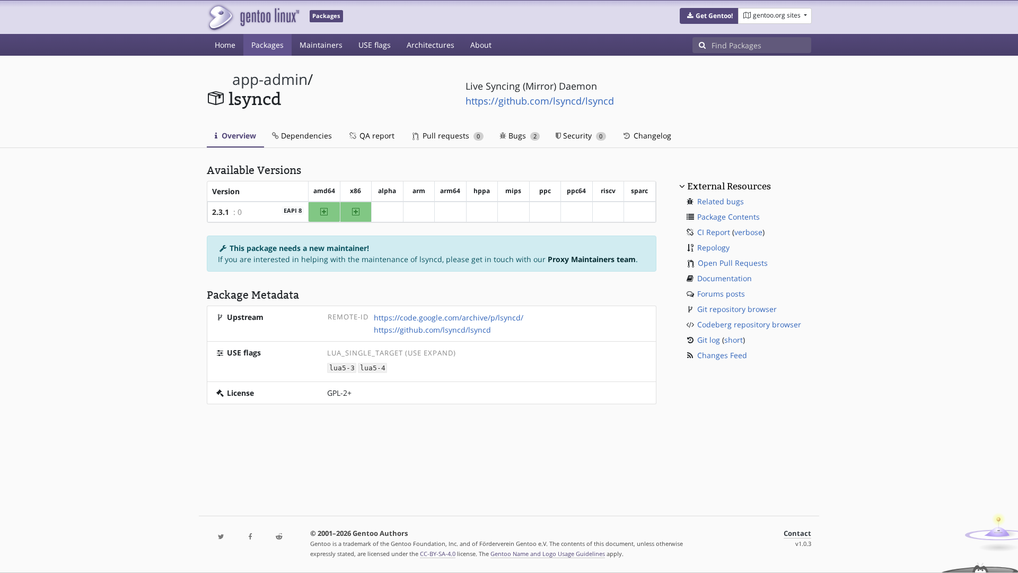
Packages (267, 45)
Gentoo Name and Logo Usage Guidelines (547, 554)
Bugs (521, 136)
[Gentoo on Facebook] (249, 537)
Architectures (430, 45)
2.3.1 (220, 212)
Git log (708, 340)
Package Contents (728, 217)
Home (225, 45)
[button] (709, 16)
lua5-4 (372, 368)
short (733, 340)
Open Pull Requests (733, 263)
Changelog (651, 136)
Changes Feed (722, 355)
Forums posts (721, 294)
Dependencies (305, 136)
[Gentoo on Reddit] (279, 537)
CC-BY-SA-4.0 (437, 554)
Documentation (724, 278)
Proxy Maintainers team (592, 259)
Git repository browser (737, 309)
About (481, 45)
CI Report (713, 232)
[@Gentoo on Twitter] (221, 537)
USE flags (374, 45)
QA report (375, 136)
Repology (713, 247)
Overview (238, 136)
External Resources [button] (729, 186)
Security (581, 136)
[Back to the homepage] (253, 17)
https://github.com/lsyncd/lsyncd (540, 100)
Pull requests (450, 136)
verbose (748, 232)
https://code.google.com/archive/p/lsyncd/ (448, 317)
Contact (797, 533)
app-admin (270, 79)
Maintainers (321, 45)
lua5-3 (342, 368)
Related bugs (720, 201)
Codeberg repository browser (749, 324)
